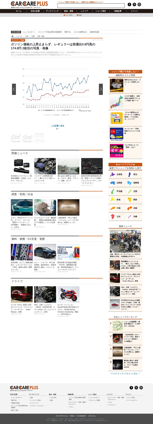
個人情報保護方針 (81, 416)
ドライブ (17, 281)
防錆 (80, 15)
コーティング (34, 403)
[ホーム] (12, 36)
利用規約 (72, 416)
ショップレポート (29, 32)
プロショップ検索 (94, 400)
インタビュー (112, 405)
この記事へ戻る (57, 127)
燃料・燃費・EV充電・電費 (28, 238)
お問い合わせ (92, 416)
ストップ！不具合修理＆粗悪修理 (50, 32)
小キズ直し (69, 15)
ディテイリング (52, 11)
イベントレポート (132, 400)
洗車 (31, 397)
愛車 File (68, 32)
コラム (71, 407)
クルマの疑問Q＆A (80, 32)
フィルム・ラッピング (37, 405)
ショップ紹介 (101, 11)
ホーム (18, 11)
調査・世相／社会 (22, 194)
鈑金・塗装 (68, 11)
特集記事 (118, 11)
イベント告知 (131, 397)
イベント (134, 11)
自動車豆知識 (94, 32)
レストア (84, 11)
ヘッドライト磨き (35, 400)
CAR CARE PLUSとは (62, 416)
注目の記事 (35, 11)
